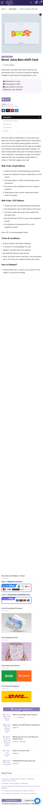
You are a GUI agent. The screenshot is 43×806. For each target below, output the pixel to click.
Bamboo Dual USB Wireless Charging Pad (26, 725)
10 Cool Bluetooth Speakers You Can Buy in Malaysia (19, 793)
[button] (41, 15)
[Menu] (2, 2)
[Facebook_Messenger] (37, 801)
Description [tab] (7, 117)
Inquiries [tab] (5, 131)
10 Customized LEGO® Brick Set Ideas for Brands (18, 791)
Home (3, 9)
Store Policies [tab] (7, 127)
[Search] (31, 2)
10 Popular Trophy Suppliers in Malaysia (15, 783)
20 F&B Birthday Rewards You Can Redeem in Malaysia (20, 804)
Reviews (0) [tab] (7, 124)
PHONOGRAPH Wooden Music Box (24, 761)
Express (16, 106)
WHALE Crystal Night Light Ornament (25, 715)
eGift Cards (12, 9)
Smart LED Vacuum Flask (21, 751)
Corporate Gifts (9, 106)
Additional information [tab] (10, 121)
